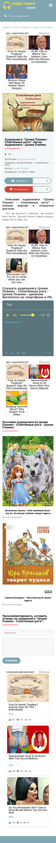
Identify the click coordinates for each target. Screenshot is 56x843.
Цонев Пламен (21, 168)
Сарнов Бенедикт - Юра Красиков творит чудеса (28, 599)
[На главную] (19, 5)
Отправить (11, 661)
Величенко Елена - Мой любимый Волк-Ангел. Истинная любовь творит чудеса (28, 512)
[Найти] (5, 16)
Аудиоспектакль (26, 159)
